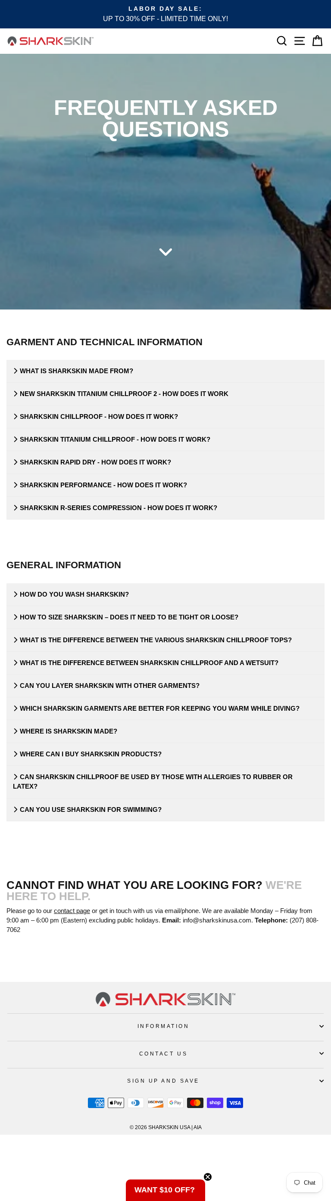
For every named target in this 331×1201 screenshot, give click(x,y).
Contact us (163, 1053)
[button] (165, 1190)
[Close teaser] (207, 1177)
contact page (72, 910)
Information (163, 1026)
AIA (198, 1127)
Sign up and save (163, 1080)
